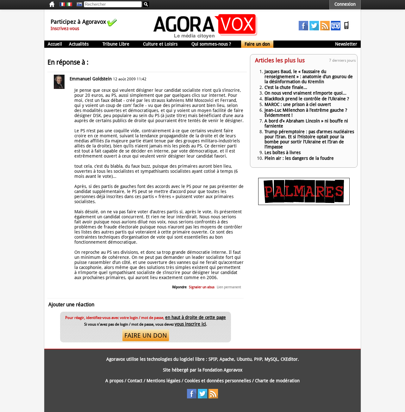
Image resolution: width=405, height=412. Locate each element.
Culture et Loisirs (160, 44)
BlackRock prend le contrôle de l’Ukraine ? (307, 98)
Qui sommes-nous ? (211, 44)
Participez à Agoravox (78, 21)
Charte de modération (277, 380)
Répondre (179, 287)
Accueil (55, 44)
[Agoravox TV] (77, 4)
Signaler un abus (202, 287)
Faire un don (257, 44)
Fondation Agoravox (222, 369)
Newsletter (346, 44)
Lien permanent (229, 287)
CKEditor (289, 359)
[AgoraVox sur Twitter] (314, 28)
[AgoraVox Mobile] (346, 28)
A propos (114, 380)
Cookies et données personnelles (217, 380)
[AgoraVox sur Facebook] (303, 28)
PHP (258, 359)
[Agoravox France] (62, 4)
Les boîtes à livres (283, 152)
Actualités (79, 44)
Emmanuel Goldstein (91, 78)
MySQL (271, 359)
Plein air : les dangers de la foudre (299, 158)
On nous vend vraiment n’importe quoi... (305, 93)
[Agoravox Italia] (69, 4)
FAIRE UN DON (145, 335)
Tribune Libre (116, 44)
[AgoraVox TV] (335, 28)
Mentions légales (163, 380)
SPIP (213, 359)
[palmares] (304, 203)
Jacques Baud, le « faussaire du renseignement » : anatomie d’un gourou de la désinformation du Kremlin (309, 76)
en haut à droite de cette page (195, 317)
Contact (135, 380)
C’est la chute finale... (286, 87)
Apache (227, 359)
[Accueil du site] (206, 38)
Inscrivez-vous (65, 28)
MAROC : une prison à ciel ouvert (298, 104)
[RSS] (325, 28)
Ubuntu (244, 359)
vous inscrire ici (190, 324)
